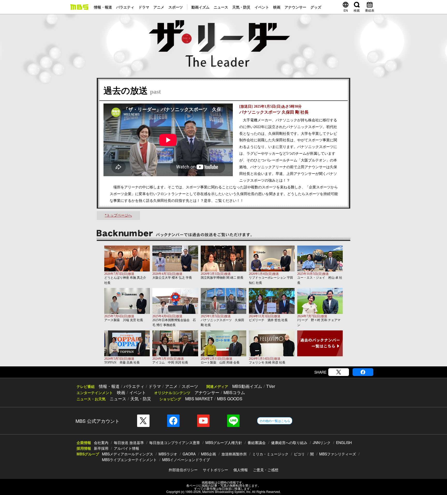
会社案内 (101, 442)
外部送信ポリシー (183, 469)
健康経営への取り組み (289, 442)
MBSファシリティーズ (337, 453)
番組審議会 (257, 442)
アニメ (158, 7)
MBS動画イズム (247, 386)
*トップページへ (118, 215)
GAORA (189, 453)
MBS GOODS (229, 399)
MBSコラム (234, 392)
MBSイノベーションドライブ (186, 459)
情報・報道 (103, 7)
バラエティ (125, 7)
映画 (276, 7)
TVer (270, 386)
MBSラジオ (168, 453)
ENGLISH (344, 442)
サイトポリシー (215, 469)
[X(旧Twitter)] (338, 372)
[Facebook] (363, 372)
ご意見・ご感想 (265, 469)
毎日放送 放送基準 (129, 442)
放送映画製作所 (234, 453)
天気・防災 (241, 7)
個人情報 (240, 469)
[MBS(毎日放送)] (79, 7)
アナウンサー (295, 7)
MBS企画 (208, 453)
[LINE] (233, 421)
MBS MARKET (199, 399)
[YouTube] (203, 421)
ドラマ (143, 7)
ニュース (221, 7)
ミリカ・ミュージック (270, 453)
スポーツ (175, 7)
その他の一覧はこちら (274, 420)
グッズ (315, 7)
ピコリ (299, 453)
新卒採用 (101, 448)
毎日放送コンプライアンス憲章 (174, 442)
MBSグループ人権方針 (223, 442)
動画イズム (200, 7)
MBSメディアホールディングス (127, 453)
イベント (262, 7)
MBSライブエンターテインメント (129, 459)
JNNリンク (322, 442)
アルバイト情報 (126, 448)
